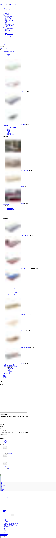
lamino (6, 39)
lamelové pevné (7, 30)
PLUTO (23, 186)
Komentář (2, 424)
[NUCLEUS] (13, 124)
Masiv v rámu (23, 330)
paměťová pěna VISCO (9, 20)
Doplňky (4, 44)
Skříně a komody (6, 14)
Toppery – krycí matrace (9, 25)
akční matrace (7, 17)
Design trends (5, 441)
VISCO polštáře (7, 9)
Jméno (1, 426)
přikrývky (6, 11)
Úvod (4, 508)
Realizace (4, 509)
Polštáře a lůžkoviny (6, 8)
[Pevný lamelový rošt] (13, 314)
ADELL (22, 75)
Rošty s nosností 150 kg (9, 34)
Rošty (4, 27)
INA (22, 153)
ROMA (22, 203)
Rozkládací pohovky (6, 43)
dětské (6, 26)
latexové (6, 22)
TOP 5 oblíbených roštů (9, 28)
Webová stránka (3, 430)
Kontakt (4, 512)
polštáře (6, 10)
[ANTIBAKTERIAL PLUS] (13, 268)
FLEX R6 (23, 363)
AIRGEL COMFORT (25, 235)
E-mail (1, 428)
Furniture (4, 442)
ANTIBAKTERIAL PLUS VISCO (27, 284)
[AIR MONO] (13, 91)
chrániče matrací (7, 12)
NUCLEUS (23, 124)
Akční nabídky (5, 42)
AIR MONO (23, 91)
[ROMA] (13, 203)
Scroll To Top (5, 534)
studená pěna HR (8, 18)
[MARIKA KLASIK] (13, 170)
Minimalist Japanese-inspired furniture (9, 451)
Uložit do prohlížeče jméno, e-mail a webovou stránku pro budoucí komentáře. (15, 432)
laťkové (6, 33)
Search (2, 46)
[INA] (13, 153)
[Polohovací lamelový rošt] (13, 347)
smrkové (6, 40)
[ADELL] (13, 75)
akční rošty (7, 29)
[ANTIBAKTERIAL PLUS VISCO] (13, 284)
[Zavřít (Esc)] (0, 536)
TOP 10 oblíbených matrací (9, 16)
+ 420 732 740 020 (3, 2)
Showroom (4, 510)
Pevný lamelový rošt (25, 314)
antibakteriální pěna (8, 19)
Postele (4, 35)
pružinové (6, 21)
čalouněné (6, 41)
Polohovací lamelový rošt (25, 347)
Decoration (4, 440)
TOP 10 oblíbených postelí (9, 36)
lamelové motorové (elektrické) (10, 32)
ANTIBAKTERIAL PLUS (26, 268)
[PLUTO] (13, 186)
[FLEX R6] (13, 363)
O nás (4, 511)
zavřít (1, 436)
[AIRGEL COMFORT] (13, 235)
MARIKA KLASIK (25, 170)
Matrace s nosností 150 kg (9, 24)
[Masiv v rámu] (13, 330)
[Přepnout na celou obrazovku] (3, 536)
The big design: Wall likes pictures (8, 466)
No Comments (10, 453)
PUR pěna (6, 23)
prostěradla (7, 13)
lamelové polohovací (8, 31)
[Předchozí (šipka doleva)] (0, 537)
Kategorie (2, 6)
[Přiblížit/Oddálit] (4, 536)
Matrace (4, 15)
